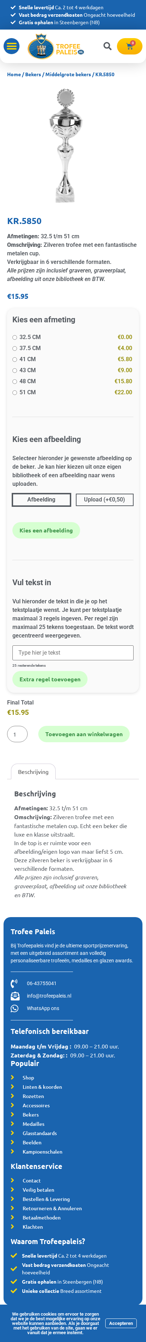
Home (14, 74)
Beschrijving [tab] (33, 771)
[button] (11, 46)
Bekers (33, 74)
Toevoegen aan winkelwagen (84, 734)
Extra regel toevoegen (49, 679)
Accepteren (121, 1323)
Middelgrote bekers (68, 74)
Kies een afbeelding (46, 530)
